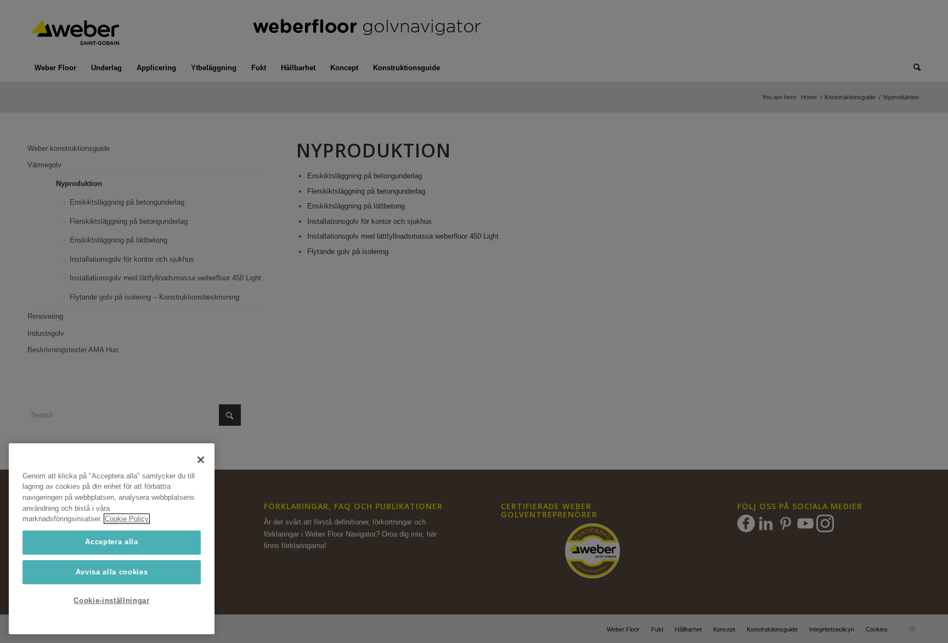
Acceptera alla (111, 542)
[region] (112, 538)
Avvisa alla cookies (112, 571)
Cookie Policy (127, 519)
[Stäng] (201, 460)
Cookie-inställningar (111, 600)
